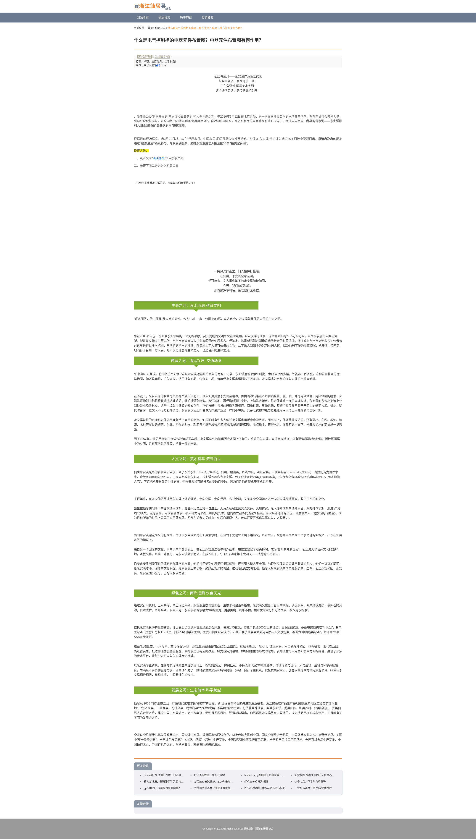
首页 (150, 28)
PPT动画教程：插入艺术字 (209, 775)
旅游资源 (207, 17)
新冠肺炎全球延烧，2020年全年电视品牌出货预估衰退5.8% (228, 781)
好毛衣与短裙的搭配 (256, 781)
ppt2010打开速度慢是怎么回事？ (162, 788)
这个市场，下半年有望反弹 (310, 781)
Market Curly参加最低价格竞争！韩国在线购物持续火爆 (276, 775)
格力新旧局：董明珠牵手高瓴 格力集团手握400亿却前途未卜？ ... (181, 781)
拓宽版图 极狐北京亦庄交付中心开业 (316, 775)
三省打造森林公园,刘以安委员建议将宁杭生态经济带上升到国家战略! (334, 788)
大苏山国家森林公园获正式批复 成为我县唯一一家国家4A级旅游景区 (234, 788)
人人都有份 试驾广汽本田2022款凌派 (165, 775)
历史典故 (186, 17)
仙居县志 (164, 17)
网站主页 (143, 17)
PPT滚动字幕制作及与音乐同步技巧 (264, 788)
